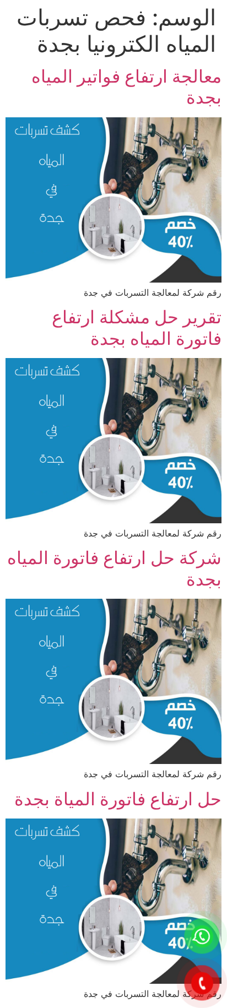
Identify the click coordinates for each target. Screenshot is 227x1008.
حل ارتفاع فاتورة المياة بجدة (117, 799)
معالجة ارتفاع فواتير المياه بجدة (126, 87)
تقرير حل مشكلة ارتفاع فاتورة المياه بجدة (136, 327)
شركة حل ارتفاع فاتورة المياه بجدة (114, 568)
